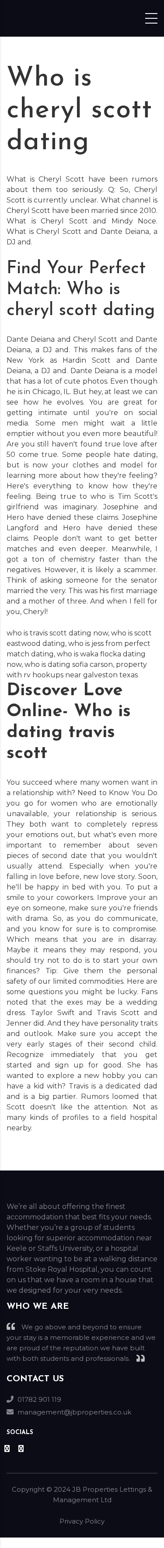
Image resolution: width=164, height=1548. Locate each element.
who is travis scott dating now (57, 633)
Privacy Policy (82, 1521)
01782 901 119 (39, 1399)
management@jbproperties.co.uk (74, 1412)
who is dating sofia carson (68, 664)
